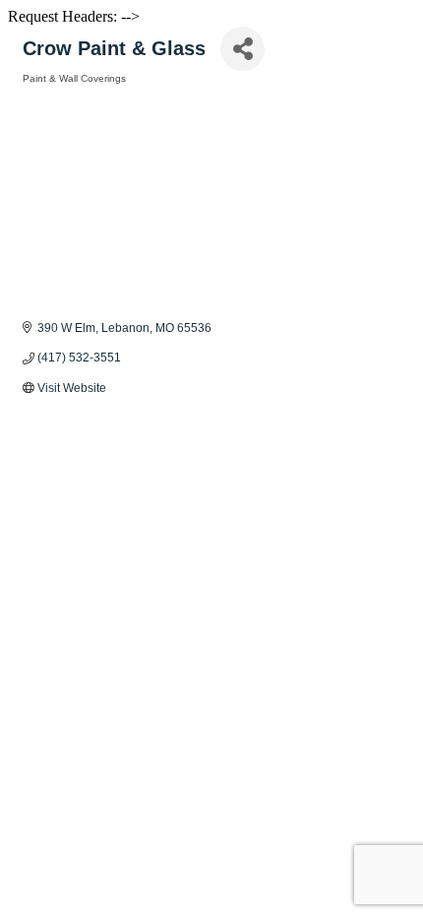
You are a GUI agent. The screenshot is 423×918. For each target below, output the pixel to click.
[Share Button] (242, 49)
